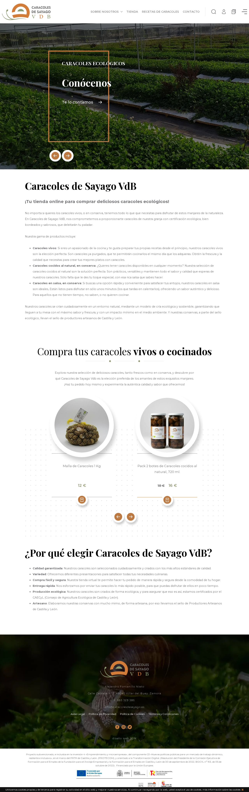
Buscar (213, 11)
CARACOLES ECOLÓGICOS (93, 63)
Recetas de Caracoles (160, 11)
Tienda (132, 11)
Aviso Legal (78, 714)
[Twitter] (130, 727)
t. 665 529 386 (124, 700)
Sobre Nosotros (105, 11)
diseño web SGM (124, 738)
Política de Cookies (132, 714)
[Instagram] (123, 727)
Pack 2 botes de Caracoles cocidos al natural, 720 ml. (167, 469)
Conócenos (86, 82)
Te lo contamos (77, 102)
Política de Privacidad (102, 714)
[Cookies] (242, 789)
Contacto (191, 11)
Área (224, 11)
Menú (244, 11)
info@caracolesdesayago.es (125, 707)
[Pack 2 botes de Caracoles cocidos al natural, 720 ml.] (167, 425)
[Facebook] (117, 727)
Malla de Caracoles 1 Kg (82, 466)
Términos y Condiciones (163, 714)
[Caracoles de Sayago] (26, 12)
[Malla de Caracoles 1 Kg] (82, 425)
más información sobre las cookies (221, 789)
